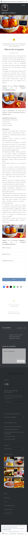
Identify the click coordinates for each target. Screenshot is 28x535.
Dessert (10, 43)
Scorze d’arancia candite (9, 439)
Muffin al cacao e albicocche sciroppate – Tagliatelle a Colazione (15, 336)
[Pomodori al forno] (19, 483)
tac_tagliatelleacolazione (8, 89)
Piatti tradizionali (14, 45)
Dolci (14, 43)
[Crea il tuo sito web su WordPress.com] (14, 1)
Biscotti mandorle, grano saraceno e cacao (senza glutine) (13, 433)
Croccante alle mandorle (9, 436)
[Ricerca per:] (14, 373)
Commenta (20, 361)
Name (6, 247)
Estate (17, 43)
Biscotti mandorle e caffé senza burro (12, 426)
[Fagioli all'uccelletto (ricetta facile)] (19, 462)
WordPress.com (7, 513)
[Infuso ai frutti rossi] (19, 472)
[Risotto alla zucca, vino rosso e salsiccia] (9, 483)
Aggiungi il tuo (21, 328)
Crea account (7, 497)
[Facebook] (7, 384)
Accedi (5, 501)
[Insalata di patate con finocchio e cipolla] (9, 462)
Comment (7, 260)
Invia (14, 279)
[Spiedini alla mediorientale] (9, 472)
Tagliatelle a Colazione (8, 13)
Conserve (4, 43)
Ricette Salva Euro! (14, 46)
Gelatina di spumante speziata (11, 429)
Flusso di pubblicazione (9, 505)
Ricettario (22, 45)
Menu (24, 5)
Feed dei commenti (8, 509)
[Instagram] (5, 384)
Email (6, 254)
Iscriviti (7, 405)
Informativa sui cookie (6, 529)
